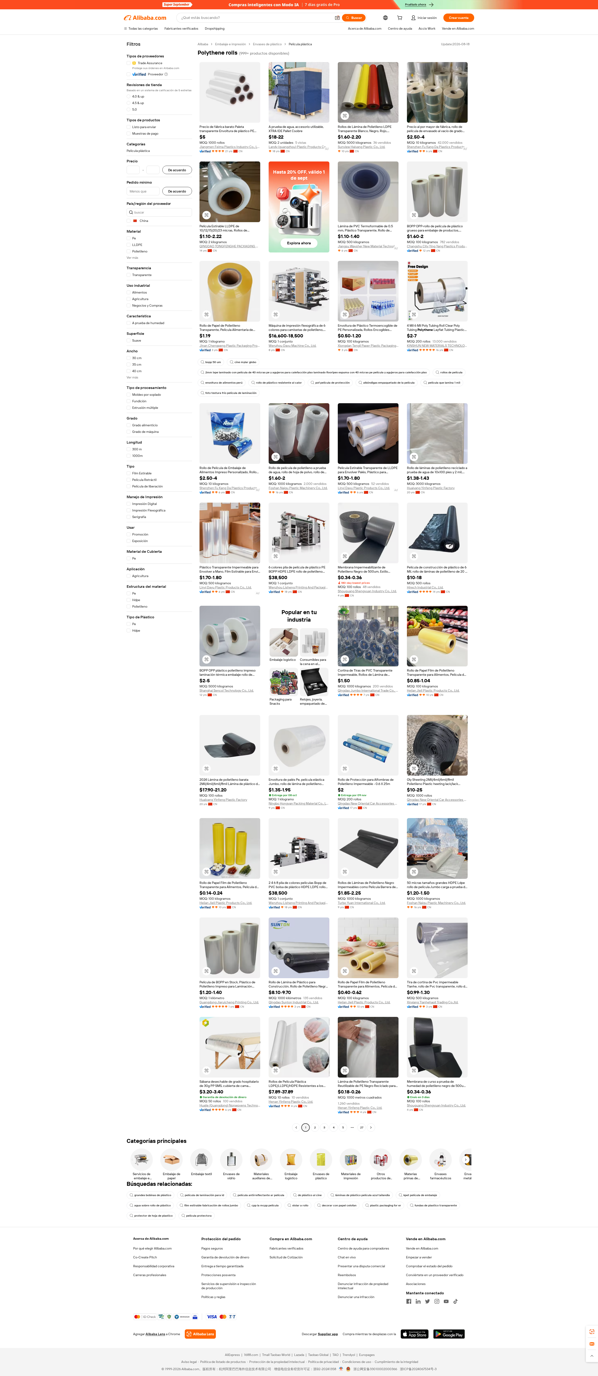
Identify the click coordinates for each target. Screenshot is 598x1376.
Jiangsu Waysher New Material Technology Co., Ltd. (368, 246)
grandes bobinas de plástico (152, 1195)
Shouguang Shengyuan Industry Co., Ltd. (367, 591)
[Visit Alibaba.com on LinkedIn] (418, 1301)
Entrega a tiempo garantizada (222, 1266)
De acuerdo (177, 170)
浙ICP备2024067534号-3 (418, 1369)
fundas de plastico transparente (436, 1205)
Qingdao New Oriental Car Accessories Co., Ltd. (368, 803)
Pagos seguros (212, 1248)
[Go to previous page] (296, 1127)
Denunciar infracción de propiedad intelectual (363, 1286)
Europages (367, 1355)
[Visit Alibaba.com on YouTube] (446, 1301)
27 (361, 1127)
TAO (335, 1355)
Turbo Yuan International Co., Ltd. (361, 903)
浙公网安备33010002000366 (375, 1369)
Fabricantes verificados (286, 1248)
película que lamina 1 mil (444, 382)
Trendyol (348, 1355)
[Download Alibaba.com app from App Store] (415, 1334)
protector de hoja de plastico (153, 1215)
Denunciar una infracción (356, 1297)
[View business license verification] (341, 1369)
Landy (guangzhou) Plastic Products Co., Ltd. (299, 147)
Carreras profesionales (149, 1275)
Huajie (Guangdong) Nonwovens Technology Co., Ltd (229, 1105)
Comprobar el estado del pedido (429, 1266)
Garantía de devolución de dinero (225, 1257)
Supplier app (328, 1334)
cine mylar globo (245, 362)
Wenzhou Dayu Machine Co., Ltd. (292, 345)
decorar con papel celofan (339, 1205)
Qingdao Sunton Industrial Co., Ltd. (294, 1002)
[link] (592, 1332)
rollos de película (451, 372)
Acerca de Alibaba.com (151, 1238)
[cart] (400, 18)
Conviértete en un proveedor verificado (434, 1275)
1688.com (251, 1355)
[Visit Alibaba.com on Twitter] (427, 1301)
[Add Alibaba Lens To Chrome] (200, 1334)
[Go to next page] (371, 1127)
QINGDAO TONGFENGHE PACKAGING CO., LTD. (229, 246)
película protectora (199, 1215)
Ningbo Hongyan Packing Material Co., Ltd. (299, 803)
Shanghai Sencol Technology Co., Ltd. (226, 690)
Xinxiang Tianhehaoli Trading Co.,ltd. (432, 1002)
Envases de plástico (267, 44)
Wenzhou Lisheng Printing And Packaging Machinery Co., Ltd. (299, 587)
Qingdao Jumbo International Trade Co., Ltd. (368, 690)
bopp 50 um (213, 362)
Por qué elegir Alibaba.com (152, 1248)
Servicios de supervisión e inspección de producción (228, 1286)
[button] (337, 18)
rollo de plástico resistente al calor (279, 382)
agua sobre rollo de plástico (152, 1205)
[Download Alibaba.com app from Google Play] (449, 1334)
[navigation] (159, 586)
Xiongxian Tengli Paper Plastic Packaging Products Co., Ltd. (368, 345)
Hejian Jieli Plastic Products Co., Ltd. (433, 690)
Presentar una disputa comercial (361, 1266)
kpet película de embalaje (420, 1195)
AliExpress (232, 1355)
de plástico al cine (310, 1195)
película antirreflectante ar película (261, 1195)
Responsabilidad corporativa (153, 1266)
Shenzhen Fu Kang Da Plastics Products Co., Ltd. (437, 147)
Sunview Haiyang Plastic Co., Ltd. (361, 147)
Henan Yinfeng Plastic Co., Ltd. (291, 1101)
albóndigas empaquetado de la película (389, 382)
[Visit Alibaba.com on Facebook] (409, 1301)
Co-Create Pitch (145, 1257)
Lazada (299, 1355)
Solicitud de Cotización (286, 1257)
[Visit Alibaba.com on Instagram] (437, 1301)
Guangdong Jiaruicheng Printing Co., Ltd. (229, 1002)
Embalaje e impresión (230, 44)
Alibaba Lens (155, 1334)
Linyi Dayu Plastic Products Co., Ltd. (364, 488)
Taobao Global (318, 1355)
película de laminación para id (204, 1195)
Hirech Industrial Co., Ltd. (425, 587)
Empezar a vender (419, 1257)
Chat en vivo (347, 1257)
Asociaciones (416, 1284)
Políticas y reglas (213, 1297)
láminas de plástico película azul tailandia (362, 1195)
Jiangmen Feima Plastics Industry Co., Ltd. (229, 147)
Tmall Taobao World (276, 1355)
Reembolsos (347, 1275)
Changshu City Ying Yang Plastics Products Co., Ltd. (437, 246)
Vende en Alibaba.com (422, 1248)
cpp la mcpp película (265, 1205)
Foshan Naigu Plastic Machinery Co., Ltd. (298, 488)
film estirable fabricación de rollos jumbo (211, 1205)
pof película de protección (332, 382)
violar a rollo (300, 1205)
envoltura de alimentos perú (223, 382)
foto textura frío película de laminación (230, 393)
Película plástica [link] (300, 44)
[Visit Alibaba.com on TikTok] (455, 1301)
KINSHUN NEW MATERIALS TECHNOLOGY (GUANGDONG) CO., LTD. (437, 345)
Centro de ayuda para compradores (363, 1248)
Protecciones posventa (218, 1275)
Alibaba (203, 44)
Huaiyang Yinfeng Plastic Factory (431, 488)
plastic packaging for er (385, 1205)
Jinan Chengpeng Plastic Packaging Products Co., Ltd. (229, 345)
